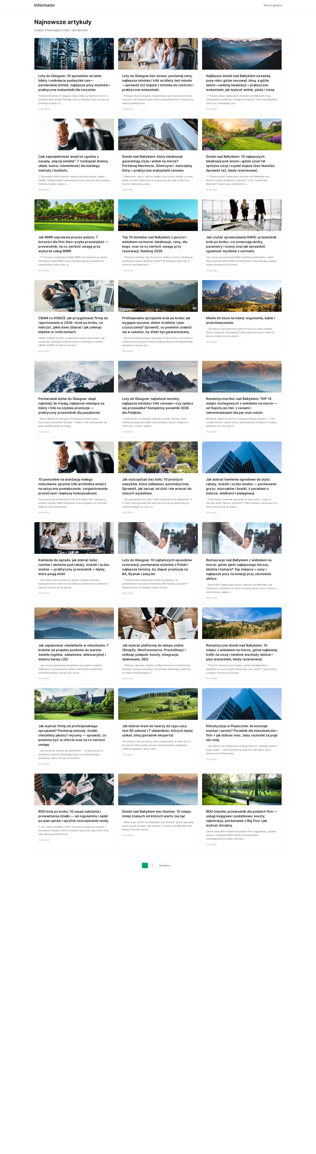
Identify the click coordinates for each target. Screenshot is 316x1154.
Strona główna (272, 5)
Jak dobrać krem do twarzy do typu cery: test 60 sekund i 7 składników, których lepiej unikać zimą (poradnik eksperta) (157, 730)
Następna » (165, 865)
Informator (44, 5)
